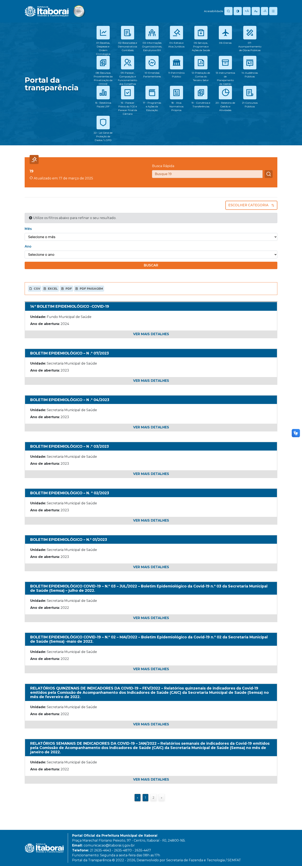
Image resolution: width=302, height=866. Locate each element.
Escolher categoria (248, 205)
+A (247, 11)
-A (264, 11)
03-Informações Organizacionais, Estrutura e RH (152, 46)
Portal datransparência (51, 83)
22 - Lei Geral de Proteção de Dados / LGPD (103, 136)
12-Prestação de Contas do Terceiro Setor (201, 76)
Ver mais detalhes (151, 334)
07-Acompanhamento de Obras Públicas (249, 46)
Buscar (151, 265)
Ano (28, 246)
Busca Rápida (163, 166)
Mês (28, 229)
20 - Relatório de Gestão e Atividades (225, 106)
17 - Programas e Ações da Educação (152, 106)
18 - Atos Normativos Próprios (176, 106)
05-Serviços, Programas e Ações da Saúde (201, 46)
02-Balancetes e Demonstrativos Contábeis (127, 46)
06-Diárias (225, 42)
